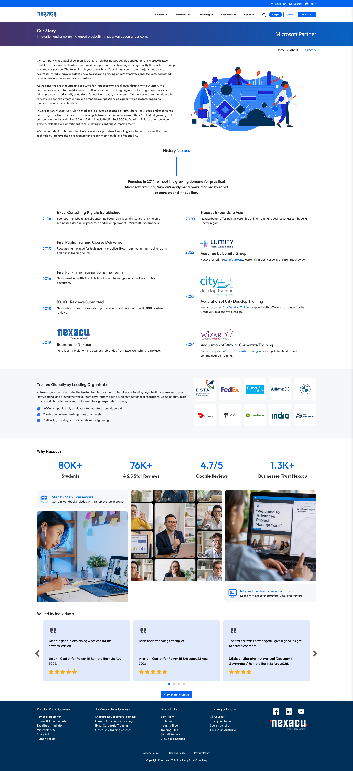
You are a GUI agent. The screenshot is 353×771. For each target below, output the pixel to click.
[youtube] (301, 712)
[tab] (169, 684)
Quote (290, 14)
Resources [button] (227, 14)
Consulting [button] (204, 14)
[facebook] (276, 712)
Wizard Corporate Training (240, 351)
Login (275, 14)
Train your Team (220, 721)
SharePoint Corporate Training (115, 716)
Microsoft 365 (46, 730)
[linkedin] (289, 712)
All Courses (217, 716)
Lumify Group (233, 259)
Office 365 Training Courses (113, 730)
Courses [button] (159, 14)
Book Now (307, 14)
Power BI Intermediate (52, 721)
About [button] (247, 14)
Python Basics (46, 738)
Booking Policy (177, 752)
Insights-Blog (169, 725)
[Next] (316, 654)
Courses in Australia (223, 730)
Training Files (169, 730)
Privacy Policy (202, 752)
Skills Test (167, 721)
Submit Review (170, 734)
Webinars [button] (181, 14)
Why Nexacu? (49, 451)
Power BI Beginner (49, 716)
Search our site (219, 725)
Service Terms (151, 752)
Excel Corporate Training (111, 725)
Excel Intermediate (49, 725)
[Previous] (36, 654)
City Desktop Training (237, 307)
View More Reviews (176, 694)
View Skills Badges (173, 738)
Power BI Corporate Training (114, 721)
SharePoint (44, 734)
